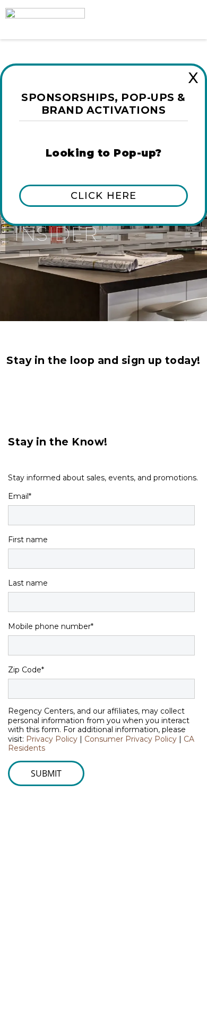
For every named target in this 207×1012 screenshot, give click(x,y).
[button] (103, 196)
